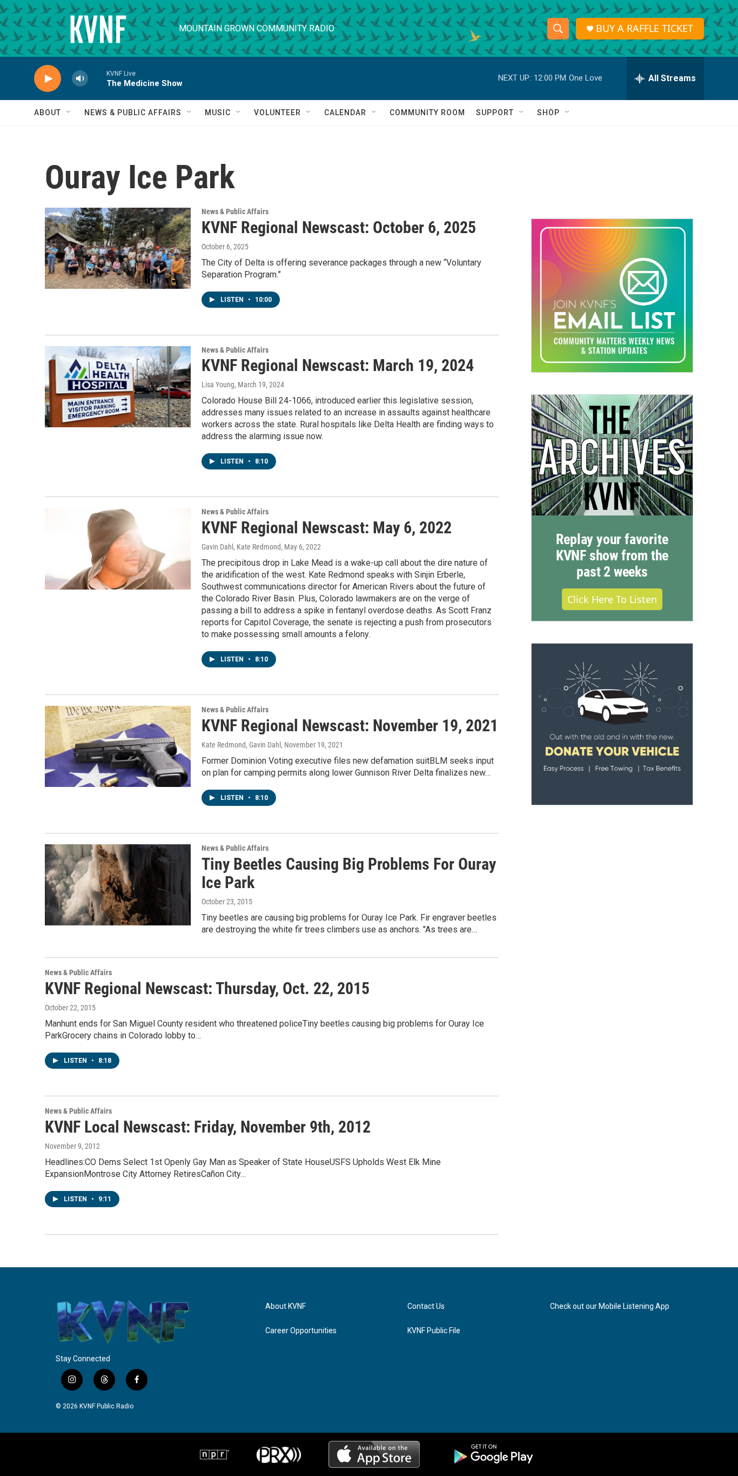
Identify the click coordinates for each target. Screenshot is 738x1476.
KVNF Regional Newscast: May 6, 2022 (327, 527)
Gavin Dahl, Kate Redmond (241, 546)
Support (495, 112)
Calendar (345, 112)
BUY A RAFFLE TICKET (644, 28)
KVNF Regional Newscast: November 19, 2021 (350, 725)
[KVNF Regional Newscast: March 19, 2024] (118, 386)
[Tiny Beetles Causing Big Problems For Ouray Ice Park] (118, 884)
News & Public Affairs (133, 112)
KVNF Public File (433, 1331)
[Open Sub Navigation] (69, 112)
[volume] (80, 79)
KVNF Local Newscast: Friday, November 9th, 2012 (208, 1126)
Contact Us (426, 1306)
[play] (47, 78)
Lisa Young (218, 384)
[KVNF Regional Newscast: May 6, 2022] (118, 548)
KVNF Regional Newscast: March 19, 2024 (338, 365)
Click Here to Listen (612, 599)
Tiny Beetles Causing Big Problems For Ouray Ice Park (349, 873)
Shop (548, 112)
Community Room (427, 112)
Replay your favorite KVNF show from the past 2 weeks (612, 555)
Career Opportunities (301, 1331)
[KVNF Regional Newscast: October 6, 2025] (118, 248)
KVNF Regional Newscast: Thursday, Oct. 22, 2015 (207, 988)
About (47, 112)
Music (218, 112)
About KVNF (285, 1306)
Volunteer (277, 112)
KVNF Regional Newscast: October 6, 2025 (339, 227)
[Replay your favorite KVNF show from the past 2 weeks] (612, 455)
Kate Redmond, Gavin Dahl (241, 744)
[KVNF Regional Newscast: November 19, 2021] (118, 746)
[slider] (97, 78)
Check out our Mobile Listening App (609, 1306)
